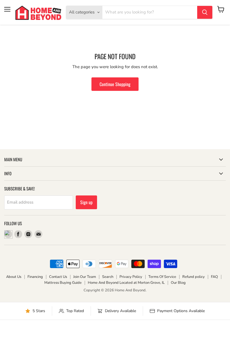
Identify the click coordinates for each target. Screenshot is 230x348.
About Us (13, 276)
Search (107, 276)
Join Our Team (84, 276)
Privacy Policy (130, 276)
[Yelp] (8, 234)
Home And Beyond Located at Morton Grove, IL (126, 282)
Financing (35, 276)
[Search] (204, 12)
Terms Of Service (162, 276)
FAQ (214, 276)
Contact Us (58, 276)
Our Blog (178, 282)
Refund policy (193, 276)
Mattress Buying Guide (63, 282)
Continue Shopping (115, 84)
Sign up (86, 202)
